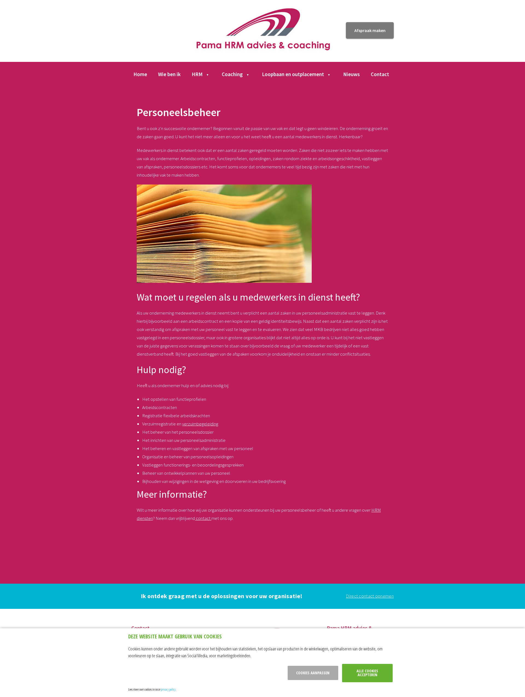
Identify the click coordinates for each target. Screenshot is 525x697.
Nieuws (351, 74)
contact (203, 518)
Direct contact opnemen (370, 596)
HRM (197, 74)
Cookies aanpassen (312, 672)
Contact (380, 74)
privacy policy (168, 689)
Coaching (232, 74)
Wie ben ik (169, 74)
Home (140, 74)
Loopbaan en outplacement (293, 74)
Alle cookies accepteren (367, 672)
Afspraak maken (370, 30)
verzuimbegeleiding (200, 424)
